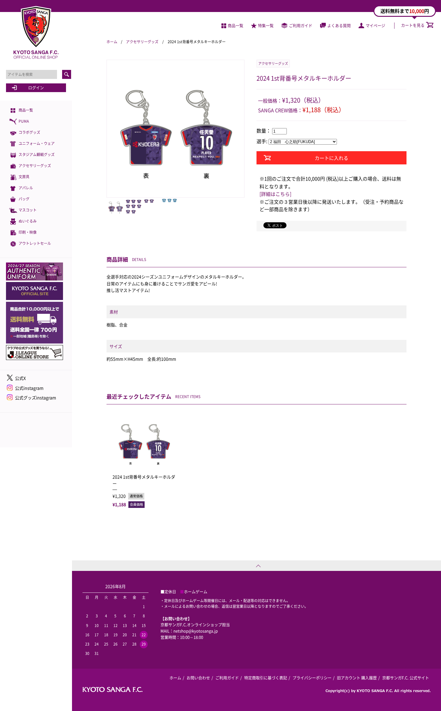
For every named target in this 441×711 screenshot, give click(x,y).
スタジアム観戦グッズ (37, 154)
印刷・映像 (28, 232)
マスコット (28, 210)
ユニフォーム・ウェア (37, 143)
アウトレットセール (35, 243)
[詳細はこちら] (275, 193)
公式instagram (29, 388)
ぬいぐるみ (28, 221)
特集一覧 (266, 25)
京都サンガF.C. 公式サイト (405, 677)
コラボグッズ (29, 132)
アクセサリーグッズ (35, 165)
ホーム (111, 41)
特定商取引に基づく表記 (265, 677)
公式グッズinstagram (35, 397)
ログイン (36, 87)
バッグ (24, 199)
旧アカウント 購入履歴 (357, 677)
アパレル (26, 187)
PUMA (24, 121)
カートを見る (412, 25)
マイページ (375, 25)
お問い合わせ (198, 677)
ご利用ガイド (300, 25)
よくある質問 (339, 25)
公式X (20, 378)
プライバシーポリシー (312, 677)
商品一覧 (26, 110)
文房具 (24, 176)
